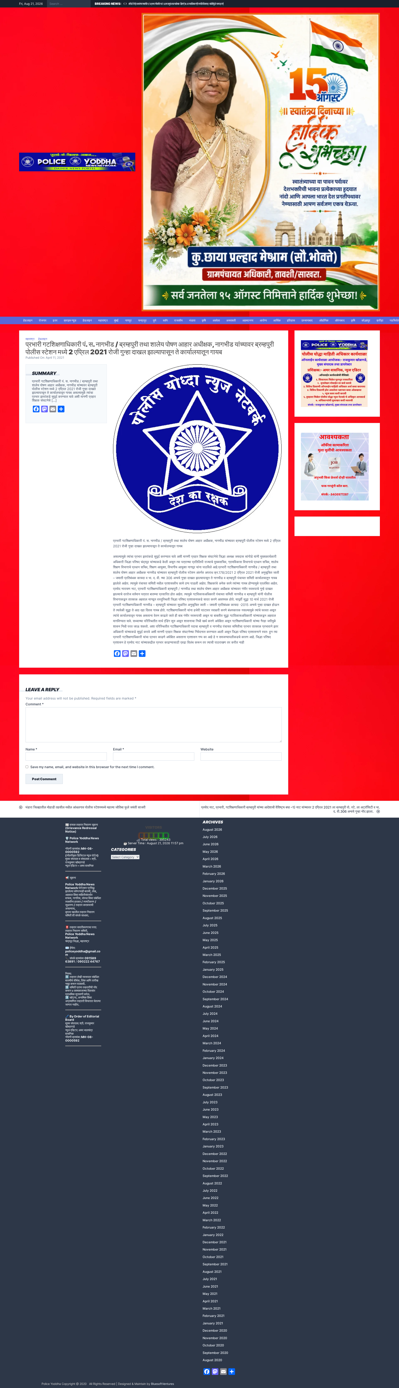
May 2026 (210, 852)
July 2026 (210, 837)
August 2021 (212, 1272)
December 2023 (215, 1065)
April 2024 (210, 1036)
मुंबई (116, 320)
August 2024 (212, 1006)
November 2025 (215, 896)
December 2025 (215, 888)
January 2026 (213, 881)
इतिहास (291, 320)
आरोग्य (263, 320)
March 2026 (212, 866)
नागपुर (128, 320)
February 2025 (214, 962)
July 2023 (210, 1102)
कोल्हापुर (366, 320)
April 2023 (210, 1124)
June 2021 (210, 1286)
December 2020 (215, 1330)
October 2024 (213, 992)
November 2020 (215, 1338)
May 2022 (210, 1205)
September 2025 (215, 910)
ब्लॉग (165, 320)
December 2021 (215, 1242)
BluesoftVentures (162, 1384)
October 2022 (213, 1168)
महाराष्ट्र (103, 320)
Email (118, 749)
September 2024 (215, 999)
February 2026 (214, 874)
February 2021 (213, 1316)
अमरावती (231, 320)
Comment (35, 704)
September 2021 (215, 1264)
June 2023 (211, 1109)
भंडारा (192, 320)
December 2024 (215, 977)
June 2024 (211, 1021)
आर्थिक (277, 320)
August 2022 (212, 1183)
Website (207, 749)
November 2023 (215, 1073)
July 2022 (210, 1191)
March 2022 (212, 1220)
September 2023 (215, 1087)
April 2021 (210, 1301)
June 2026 (211, 844)
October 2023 (213, 1080)
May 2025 (210, 940)
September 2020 (215, 1353)
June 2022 (210, 1198)
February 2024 (214, 1051)
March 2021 (211, 1308)
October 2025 (213, 903)
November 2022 (215, 1161)
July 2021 (210, 1279)
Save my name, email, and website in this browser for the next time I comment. (92, 767)
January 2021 (213, 1323)
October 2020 (213, 1345)
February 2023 (214, 1139)
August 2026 (212, 830)
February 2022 (214, 1227)
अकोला (216, 320)
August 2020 (212, 1360)
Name (31, 749)
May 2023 (210, 1117)
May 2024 (210, 1028)
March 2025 (212, 955)
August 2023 (212, 1095)
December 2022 (215, 1154)
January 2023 (213, 1146)
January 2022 (213, 1235)
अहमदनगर (248, 320)
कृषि (204, 320)
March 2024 (212, 1043)
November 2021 (215, 1249)
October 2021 (213, 1257)
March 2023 (212, 1131)
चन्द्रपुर (142, 320)
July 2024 (210, 1014)
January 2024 (213, 1058)
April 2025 (210, 947)
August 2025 (212, 918)
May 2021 (210, 1294)
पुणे (154, 320)
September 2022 (215, 1176)
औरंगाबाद (340, 320)
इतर (55, 320)
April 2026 (210, 859)
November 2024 (215, 984)
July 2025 (210, 925)
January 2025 (213, 969)
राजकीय (178, 320)
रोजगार (42, 320)
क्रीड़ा (380, 320)
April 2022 (210, 1213)
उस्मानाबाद (307, 320)
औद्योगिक (324, 320)
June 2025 (210, 933)
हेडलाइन (27, 320)
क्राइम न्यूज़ (70, 320)
